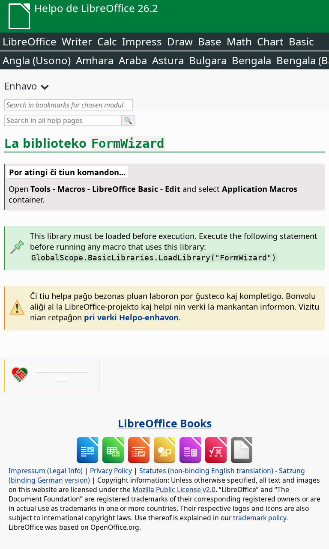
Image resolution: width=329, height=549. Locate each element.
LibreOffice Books (165, 423)
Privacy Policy (111, 470)
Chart (270, 41)
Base (209, 41)
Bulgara (208, 60)
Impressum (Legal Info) (46, 470)
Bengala (251, 60)
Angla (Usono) (37, 60)
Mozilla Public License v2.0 (173, 489)
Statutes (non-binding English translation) (206, 470)
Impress (142, 41)
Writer (77, 41)
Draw (180, 41)
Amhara (95, 60)
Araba (133, 60)
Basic (301, 41)
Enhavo (20, 85)
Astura (168, 60)
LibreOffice (30, 41)
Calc (107, 41)
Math (239, 41)
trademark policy (259, 517)
